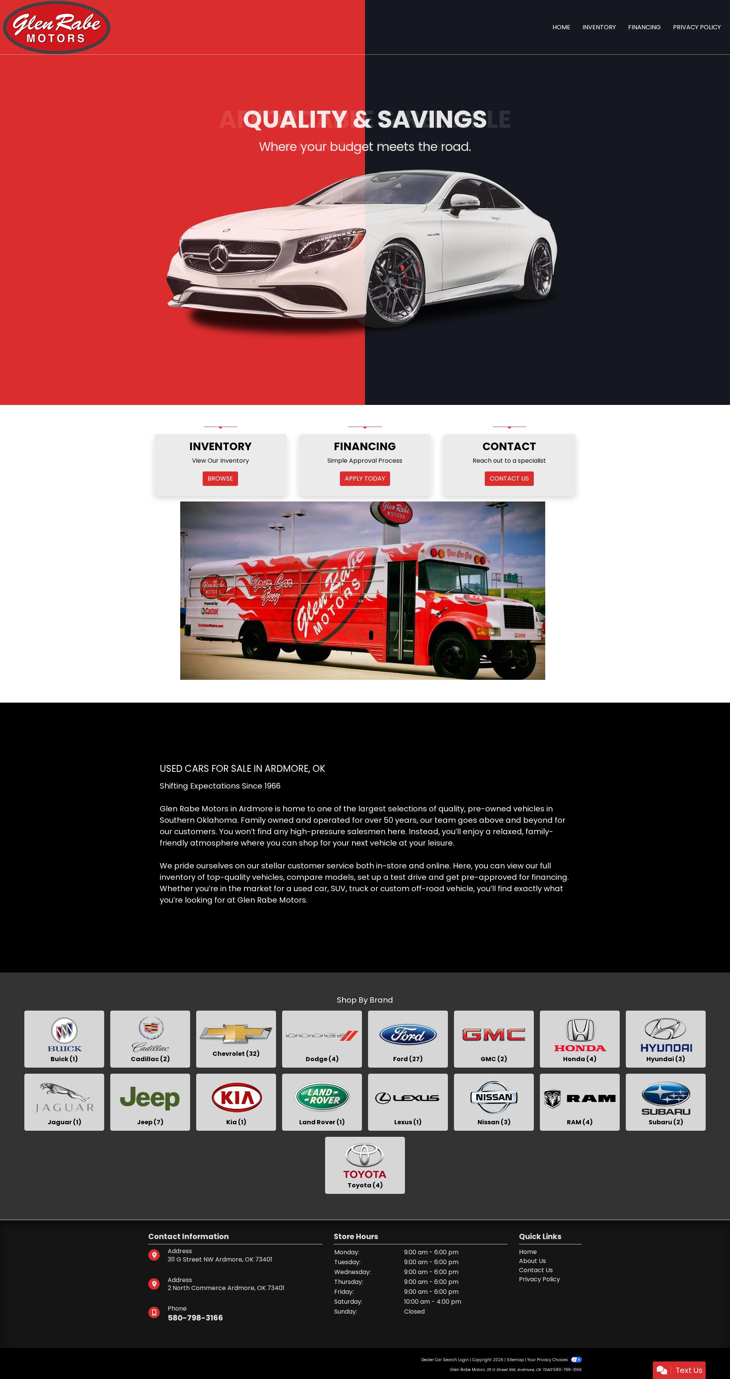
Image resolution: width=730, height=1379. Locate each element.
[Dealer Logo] (56, 26)
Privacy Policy (539, 1279)
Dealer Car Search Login (445, 1360)
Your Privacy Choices (548, 1360)
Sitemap (515, 1360)
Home (528, 1251)
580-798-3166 (195, 1317)
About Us (532, 1261)
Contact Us (536, 1270)
